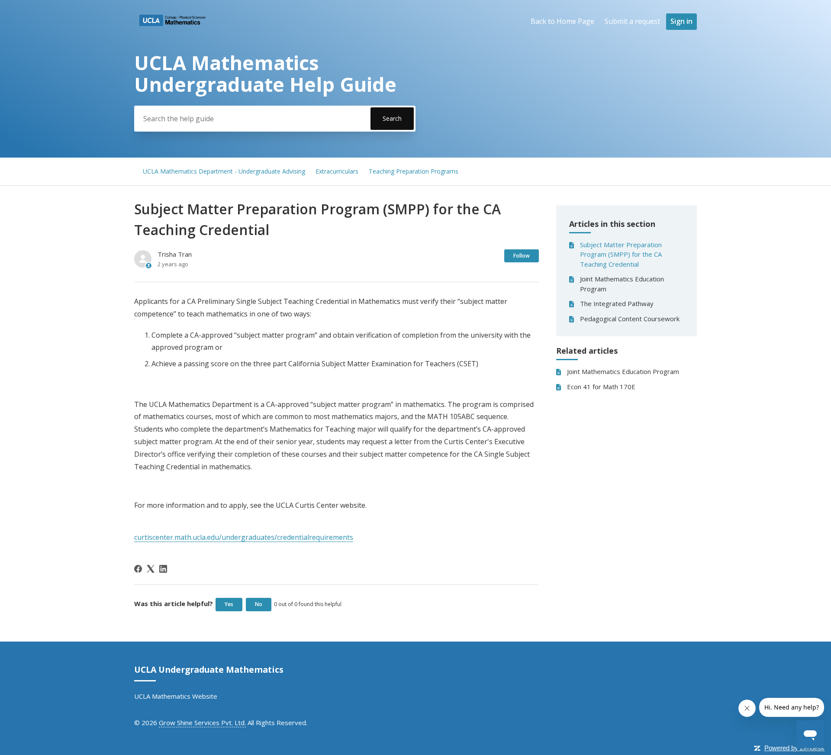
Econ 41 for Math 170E (601, 386)
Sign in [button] (681, 21)
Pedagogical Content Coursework (630, 318)
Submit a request (632, 21)
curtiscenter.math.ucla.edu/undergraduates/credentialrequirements (243, 537)
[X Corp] (151, 569)
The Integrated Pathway (617, 303)
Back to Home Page (562, 21)
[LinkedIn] (163, 569)
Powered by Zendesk (794, 748)
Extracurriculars (337, 171)
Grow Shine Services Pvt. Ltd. (202, 722)
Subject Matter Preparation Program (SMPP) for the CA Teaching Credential (621, 254)
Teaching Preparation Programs (413, 171)
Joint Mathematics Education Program (622, 283)
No (258, 604)
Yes (229, 604)
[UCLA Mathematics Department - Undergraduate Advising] (172, 28)
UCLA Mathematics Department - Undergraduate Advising (224, 171)
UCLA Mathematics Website (175, 696)
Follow (521, 255)
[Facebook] (138, 569)
